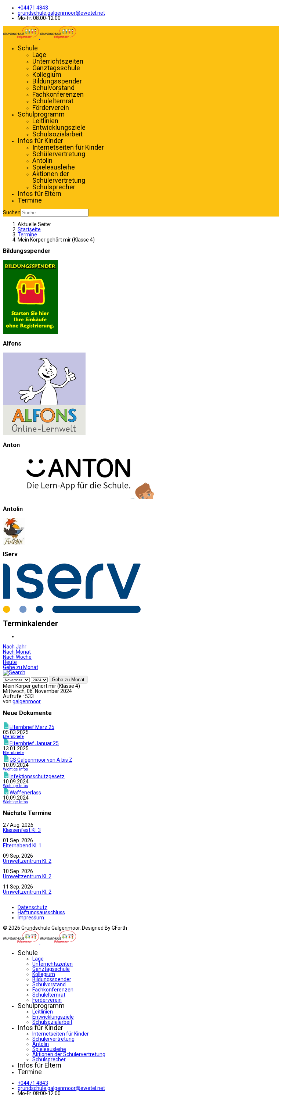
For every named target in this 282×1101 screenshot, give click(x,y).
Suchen (12, 212)
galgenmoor (26, 701)
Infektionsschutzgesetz (37, 776)
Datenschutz (32, 907)
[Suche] (14, 672)
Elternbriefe (13, 736)
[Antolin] (14, 543)
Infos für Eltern (39, 193)
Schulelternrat (52, 101)
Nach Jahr (14, 647)
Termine (30, 200)
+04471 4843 (33, 8)
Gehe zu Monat (20, 667)
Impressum (31, 918)
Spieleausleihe (53, 167)
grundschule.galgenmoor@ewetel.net (61, 13)
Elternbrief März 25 (32, 727)
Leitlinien (45, 121)
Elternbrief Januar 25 (34, 743)
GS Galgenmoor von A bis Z (41, 760)
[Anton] (78, 497)
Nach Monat (17, 652)
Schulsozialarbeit (57, 134)
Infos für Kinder (40, 140)
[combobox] (54, 213)
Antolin (42, 160)
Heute (10, 662)
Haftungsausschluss (41, 912)
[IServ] (72, 611)
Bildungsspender (57, 81)
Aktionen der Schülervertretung (58, 177)
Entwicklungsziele (59, 127)
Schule (28, 48)
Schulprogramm (41, 114)
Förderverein (50, 107)
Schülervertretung (58, 154)
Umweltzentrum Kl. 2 (27, 861)
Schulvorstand (53, 88)
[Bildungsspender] (30, 332)
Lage (39, 54)
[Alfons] (44, 433)
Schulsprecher (53, 187)
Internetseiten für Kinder (68, 147)
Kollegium (46, 74)
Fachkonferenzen (58, 94)
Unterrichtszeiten (57, 61)
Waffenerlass (25, 793)
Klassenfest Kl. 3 (22, 830)
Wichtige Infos (15, 769)
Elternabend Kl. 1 (22, 845)
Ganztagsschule (56, 68)
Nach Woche (17, 657)
